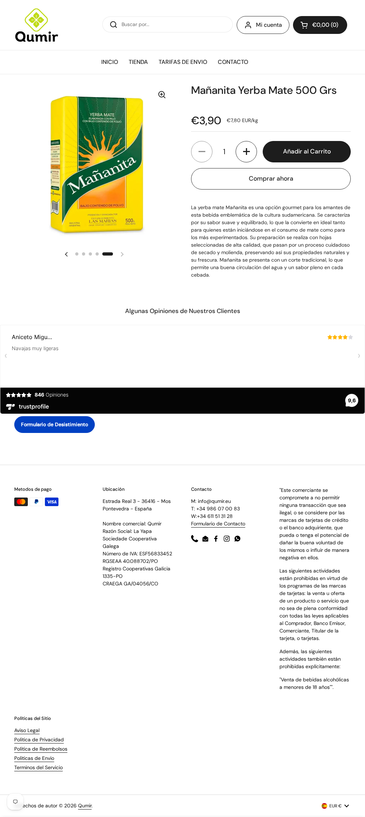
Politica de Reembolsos (40, 749)
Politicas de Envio (34, 758)
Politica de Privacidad (39, 739)
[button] (66, 254)
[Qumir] (36, 25)
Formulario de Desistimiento (54, 424)
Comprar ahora (271, 178)
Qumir (85, 805)
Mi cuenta (269, 25)
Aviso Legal (27, 730)
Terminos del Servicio (38, 767)
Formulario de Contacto (218, 523)
